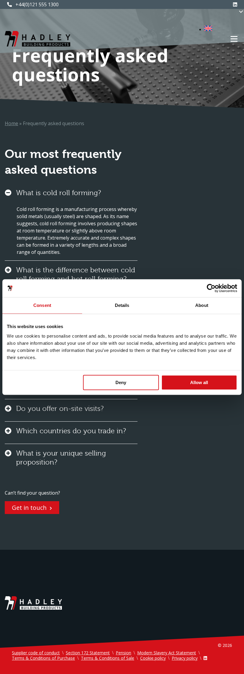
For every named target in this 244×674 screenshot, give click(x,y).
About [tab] (201, 305)
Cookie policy (153, 658)
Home (11, 123)
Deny (120, 382)
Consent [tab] (42, 305)
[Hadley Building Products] (37, 38)
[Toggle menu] (234, 39)
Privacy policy (185, 658)
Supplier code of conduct (36, 653)
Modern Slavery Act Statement (166, 653)
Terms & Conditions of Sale (107, 658)
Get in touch (29, 508)
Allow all (199, 382)
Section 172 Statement (88, 653)
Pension (123, 653)
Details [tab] (122, 305)
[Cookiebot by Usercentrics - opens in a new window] (211, 288)
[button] (211, 29)
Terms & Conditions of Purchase (43, 658)
